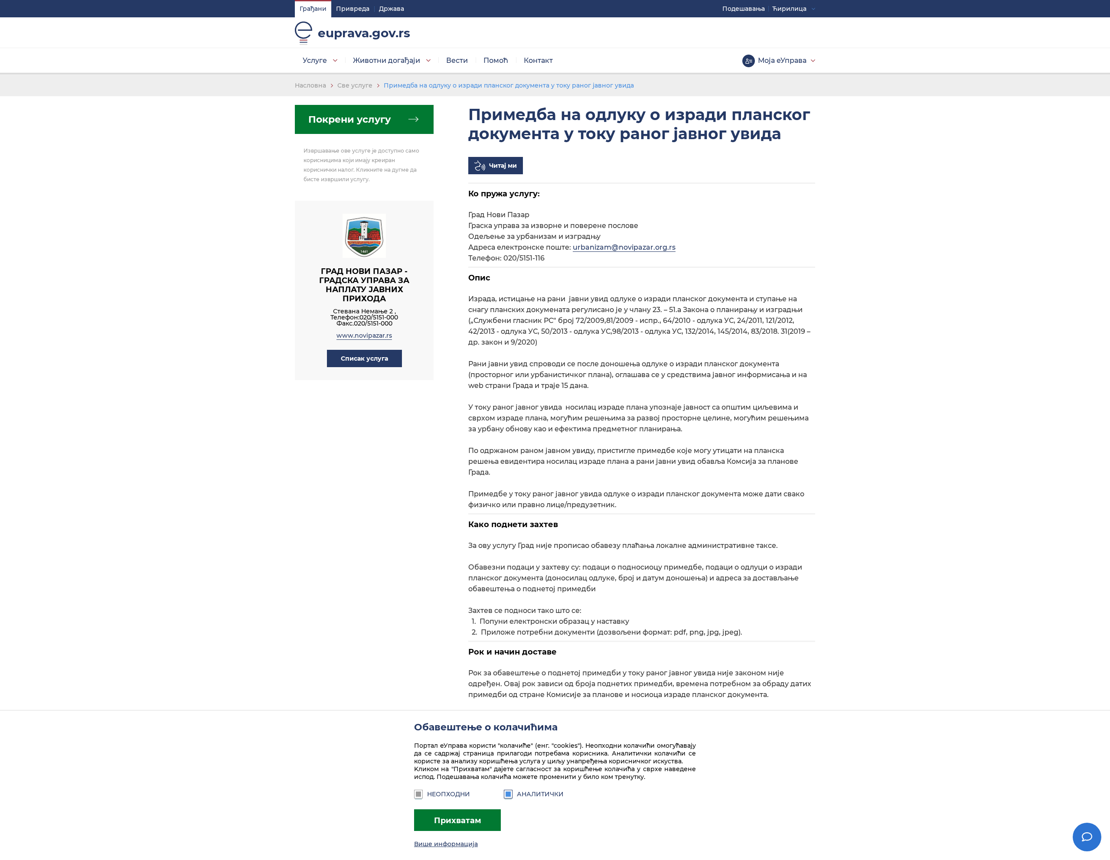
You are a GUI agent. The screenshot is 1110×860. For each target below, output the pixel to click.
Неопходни (448, 794)
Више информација (446, 844)
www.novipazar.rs (364, 335)
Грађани (313, 9)
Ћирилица (789, 9)
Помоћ (495, 60)
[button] (364, 358)
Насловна (310, 85)
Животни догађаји (386, 60)
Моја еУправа (782, 60)
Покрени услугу (349, 119)
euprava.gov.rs (364, 33)
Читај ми (503, 165)
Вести (457, 60)
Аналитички (540, 794)
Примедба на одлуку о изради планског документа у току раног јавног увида (509, 85)
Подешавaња (743, 9)
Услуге (315, 60)
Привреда (352, 9)
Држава (391, 9)
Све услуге (354, 85)
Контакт (538, 60)
